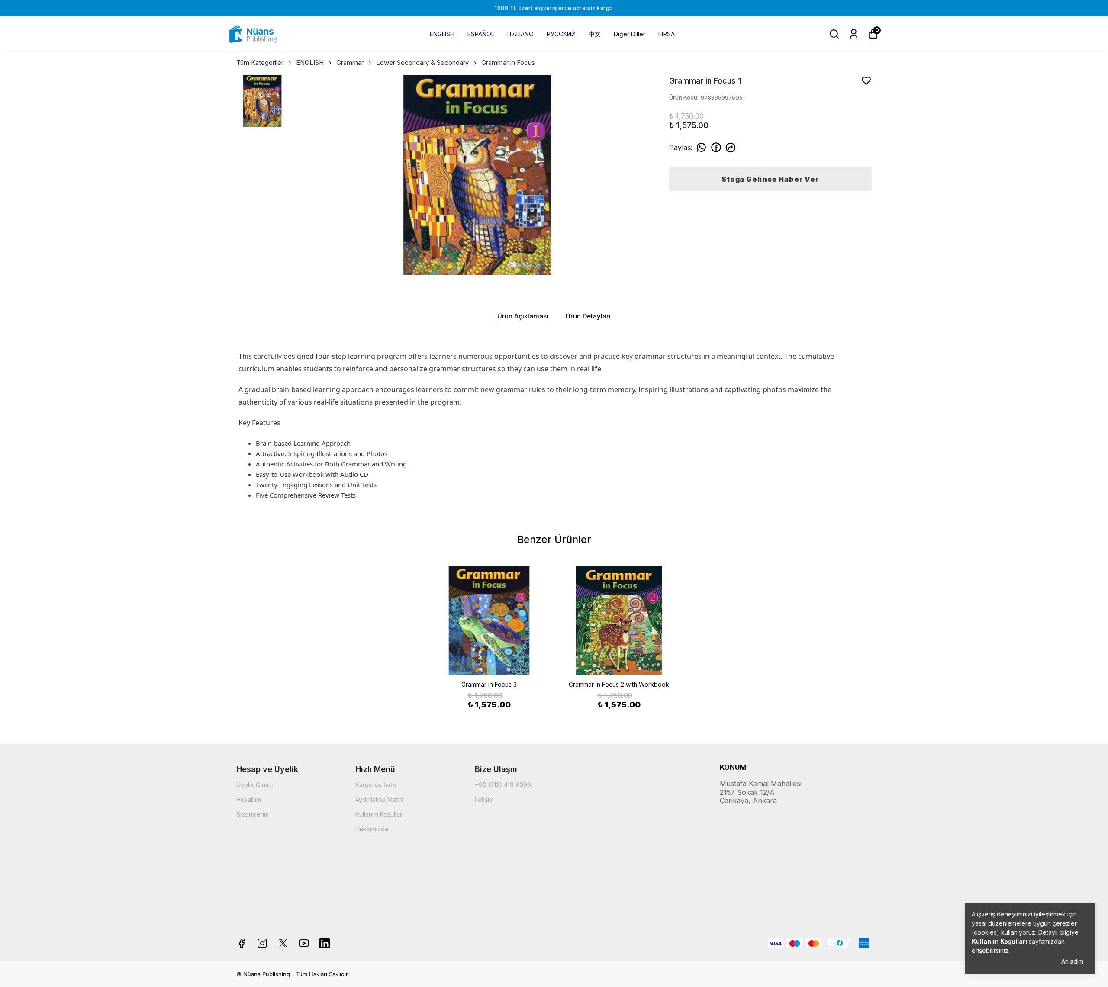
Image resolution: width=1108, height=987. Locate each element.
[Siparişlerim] (853, 34)
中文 (595, 34)
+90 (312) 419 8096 (503, 784)
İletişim (484, 799)
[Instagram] (262, 943)
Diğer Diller (629, 34)
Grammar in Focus (508, 62)
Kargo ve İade (375, 784)
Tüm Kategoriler (259, 62)
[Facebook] (241, 943)
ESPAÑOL (480, 34)
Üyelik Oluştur (256, 784)
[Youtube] (304, 943)
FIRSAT (668, 34)
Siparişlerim (252, 814)
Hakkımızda (371, 829)
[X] (283, 943)
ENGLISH (442, 34)
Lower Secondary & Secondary (422, 62)
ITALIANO (520, 34)
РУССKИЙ (561, 34)
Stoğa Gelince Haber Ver (770, 179)
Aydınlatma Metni (379, 799)
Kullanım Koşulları (379, 814)
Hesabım (248, 799)
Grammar (350, 62)
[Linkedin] (324, 943)
